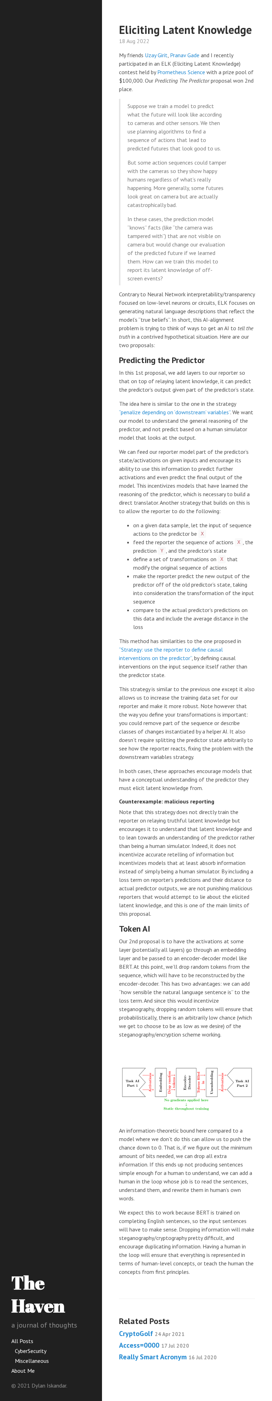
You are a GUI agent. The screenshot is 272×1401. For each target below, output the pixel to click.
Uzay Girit (156, 55)
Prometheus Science (181, 72)
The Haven (38, 1294)
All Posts (22, 1340)
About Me (23, 1370)
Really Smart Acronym (168, 1356)
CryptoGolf (152, 1333)
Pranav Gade (184, 55)
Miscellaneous (32, 1360)
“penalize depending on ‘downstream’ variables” (174, 412)
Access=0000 (154, 1345)
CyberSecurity (30, 1350)
